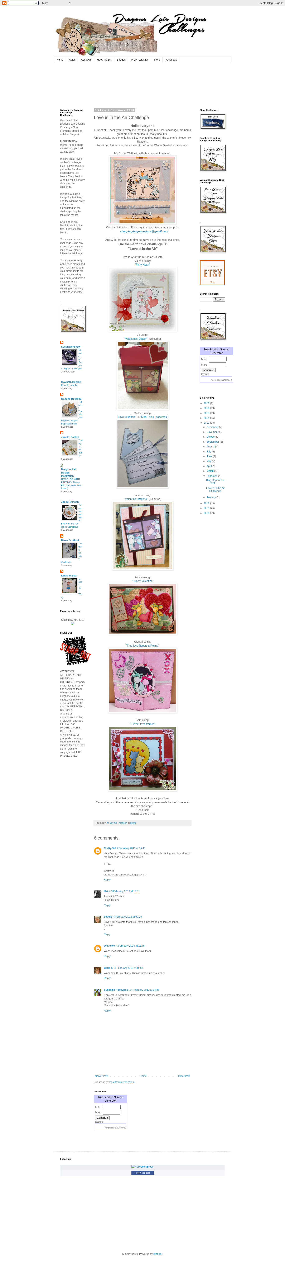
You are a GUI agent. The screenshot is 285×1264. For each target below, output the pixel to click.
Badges (121, 59)
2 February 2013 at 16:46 (131, 848)
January (211, 497)
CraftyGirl (110, 848)
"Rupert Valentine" (143, 581)
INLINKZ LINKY (140, 59)
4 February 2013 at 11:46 (130, 945)
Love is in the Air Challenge (215, 490)
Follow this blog (142, 1173)
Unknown (109, 945)
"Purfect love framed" (142, 724)
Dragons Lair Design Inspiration (69, 472)
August (211, 446)
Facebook (171, 59)
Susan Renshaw (70, 346)
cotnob (108, 916)
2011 (207, 508)
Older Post (184, 1076)
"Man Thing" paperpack (154, 416)
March (210, 471)
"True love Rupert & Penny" (142, 645)
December (213, 427)
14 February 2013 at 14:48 (144, 989)
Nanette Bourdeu (71, 398)
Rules (72, 59)
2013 (207, 422)
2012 (207, 503)
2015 (207, 413)
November (213, 432)
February (212, 476)
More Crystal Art (69, 385)
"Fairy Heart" (142, 264)
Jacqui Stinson (70, 501)
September (213, 441)
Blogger (157, 1254)
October (211, 436)
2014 (207, 418)
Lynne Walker (69, 575)
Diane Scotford (70, 540)
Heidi (107, 891)
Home (60, 59)
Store (157, 59)
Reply (107, 879)
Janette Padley (70, 437)
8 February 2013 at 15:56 (129, 967)
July (209, 451)
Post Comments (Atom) (122, 1082)
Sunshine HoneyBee (116, 989)
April (209, 466)
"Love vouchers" (127, 416)
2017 (207, 403)
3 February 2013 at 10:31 (125, 891)
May (209, 461)
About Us (86, 59)
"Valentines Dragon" (136, 338)
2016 (207, 408)
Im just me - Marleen (117, 823)
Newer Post (101, 1076)
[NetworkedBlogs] (142, 1166)
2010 (207, 513)
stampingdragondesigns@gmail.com (144, 231)
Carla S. (108, 967)
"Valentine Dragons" (136, 498)
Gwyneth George (71, 382)
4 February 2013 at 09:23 (127, 916)
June (210, 456)
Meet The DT (104, 59)
